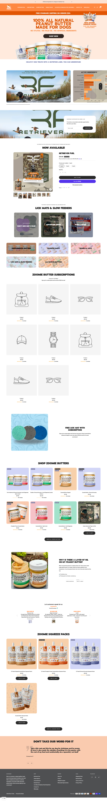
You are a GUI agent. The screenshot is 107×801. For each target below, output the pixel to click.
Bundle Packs (49, 7)
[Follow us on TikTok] (99, 777)
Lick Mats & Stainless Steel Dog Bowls (64, 7)
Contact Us (79, 7)
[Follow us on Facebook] (92, 777)
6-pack (73, 166)
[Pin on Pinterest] (64, 187)
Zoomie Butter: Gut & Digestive (65, 526)
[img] (53, 606)
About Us (60, 776)
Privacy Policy (79, 782)
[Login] (97, 7)
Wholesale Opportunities (63, 782)
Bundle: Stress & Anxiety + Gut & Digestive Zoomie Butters (42, 493)
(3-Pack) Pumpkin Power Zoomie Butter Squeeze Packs (53, 671)
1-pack (61, 166)
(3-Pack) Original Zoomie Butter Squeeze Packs (21, 671)
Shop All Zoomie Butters (53, 539)
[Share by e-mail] (68, 187)
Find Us (59, 778)
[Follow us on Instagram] (95, 777)
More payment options (77, 184)
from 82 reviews (52, 608)
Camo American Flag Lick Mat (89, 526)
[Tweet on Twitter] (66, 187)
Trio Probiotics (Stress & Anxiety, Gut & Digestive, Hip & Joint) (18, 493)
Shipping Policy (79, 776)
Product (21, 317)
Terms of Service (79, 780)
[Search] (94, 7)
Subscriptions (30, 7)
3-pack (67, 166)
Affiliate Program (61, 780)
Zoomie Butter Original (65, 492)
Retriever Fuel (21, 7)
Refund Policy (79, 778)
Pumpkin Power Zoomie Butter (17, 526)
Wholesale (86, 7)
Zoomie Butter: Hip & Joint (41, 526)
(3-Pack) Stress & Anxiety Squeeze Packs (85, 671)
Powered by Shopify (20, 793)
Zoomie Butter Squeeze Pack (21, 715)
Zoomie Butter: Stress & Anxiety (89, 492)
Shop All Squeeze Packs (53, 728)
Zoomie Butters (40, 7)
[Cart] (100, 7)
